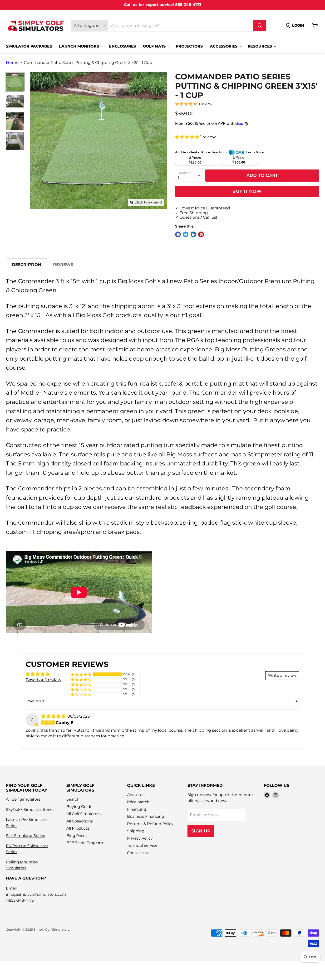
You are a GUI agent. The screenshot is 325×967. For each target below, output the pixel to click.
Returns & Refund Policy (150, 824)
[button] (187, 137)
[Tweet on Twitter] (185, 234)
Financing (136, 809)
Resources (260, 46)
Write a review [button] (282, 675)
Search (72, 799)
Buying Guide (79, 806)
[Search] (259, 25)
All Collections (79, 821)
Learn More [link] (255, 152)
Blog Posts (76, 835)
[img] (53, 716)
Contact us (137, 853)
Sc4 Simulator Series (25, 835)
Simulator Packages (29, 46)
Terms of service (142, 845)
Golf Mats (155, 46)
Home (12, 62)
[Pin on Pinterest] (201, 234)
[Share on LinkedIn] (193, 234)
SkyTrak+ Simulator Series (30, 809)
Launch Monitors (79, 46)
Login (298, 25)
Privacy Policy (140, 838)
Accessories (224, 46)
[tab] (26, 264)
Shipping (135, 831)
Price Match (138, 802)
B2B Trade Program (84, 843)
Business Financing (145, 816)
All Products (77, 828)
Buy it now (246, 191)
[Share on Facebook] (178, 234)
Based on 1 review (43, 679)
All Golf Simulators (23, 799)
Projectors (189, 46)
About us (135, 795)
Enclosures (122, 46)
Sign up (201, 831)
